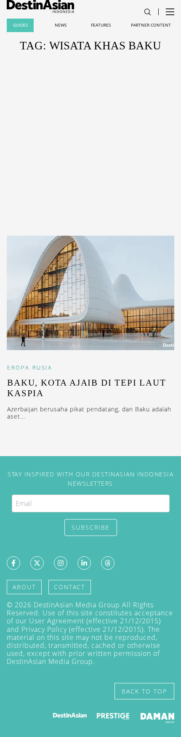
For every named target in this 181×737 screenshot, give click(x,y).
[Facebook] (13, 563)
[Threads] (107, 563)
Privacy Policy (44, 629)
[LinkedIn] (84, 563)
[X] (37, 563)
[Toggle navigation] (148, 12)
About (24, 587)
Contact (69, 587)
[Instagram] (60, 563)
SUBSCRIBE (91, 527)
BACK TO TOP (144, 691)
